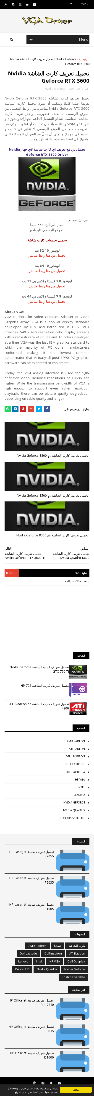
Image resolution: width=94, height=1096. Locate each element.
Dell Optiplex (75, 772)
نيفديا (57, 946)
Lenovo (79, 795)
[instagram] (13, 4)
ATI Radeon (77, 749)
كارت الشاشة (76, 946)
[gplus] (6, 4)
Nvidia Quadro (74, 810)
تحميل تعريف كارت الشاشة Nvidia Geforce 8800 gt (52, 455)
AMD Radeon (76, 741)
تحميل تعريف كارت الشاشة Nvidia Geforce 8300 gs (52, 535)
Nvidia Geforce (66, 59)
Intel (81, 787)
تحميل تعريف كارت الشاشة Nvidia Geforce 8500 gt (52, 495)
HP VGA (80, 779)
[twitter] (27, 4)
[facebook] (34, 4)
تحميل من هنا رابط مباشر (47, 255)
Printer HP (22, 969)
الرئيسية (84, 59)
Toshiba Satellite (72, 818)
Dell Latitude (75, 764)
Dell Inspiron (75, 756)
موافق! (76, 1089)
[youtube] (20, 4)
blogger (11, 573)
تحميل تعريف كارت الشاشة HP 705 (45, 685)
